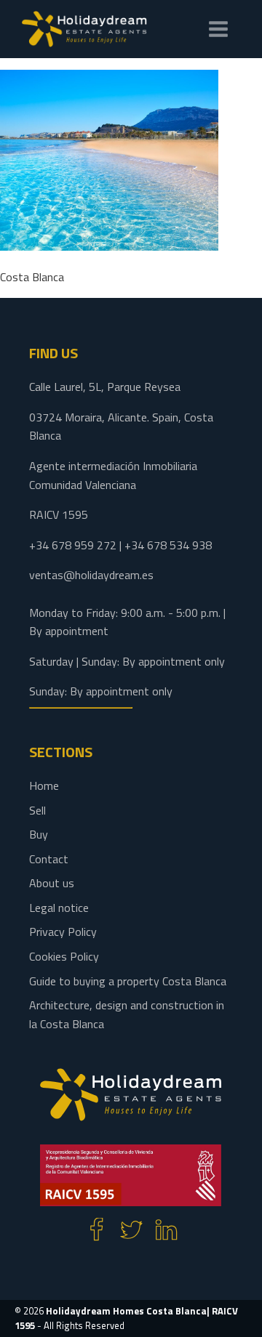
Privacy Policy (63, 931)
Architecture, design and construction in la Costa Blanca (126, 1014)
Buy (38, 834)
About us (51, 883)
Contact (48, 859)
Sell (37, 810)
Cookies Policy (64, 956)
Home (44, 785)
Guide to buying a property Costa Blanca (127, 981)
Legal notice (59, 907)
